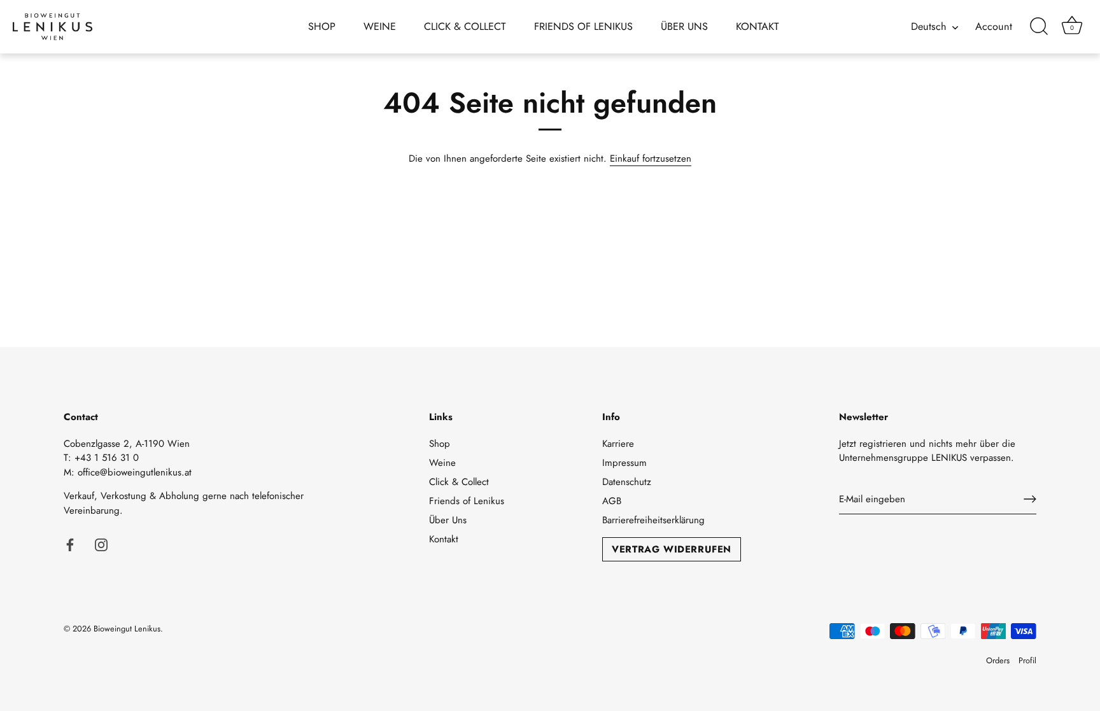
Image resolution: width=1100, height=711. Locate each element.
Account (993, 27)
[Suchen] (1039, 27)
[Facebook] (70, 544)
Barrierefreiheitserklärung (653, 520)
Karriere (618, 444)
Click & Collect (465, 26)
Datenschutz (626, 482)
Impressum (624, 463)
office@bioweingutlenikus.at (135, 472)
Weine (379, 26)
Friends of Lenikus (583, 26)
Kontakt (757, 26)
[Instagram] (101, 544)
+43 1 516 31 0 (106, 458)
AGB (611, 501)
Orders (998, 660)
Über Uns (684, 26)
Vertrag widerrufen (671, 549)
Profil (1027, 660)
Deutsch (929, 26)
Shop (321, 26)
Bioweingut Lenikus (127, 629)
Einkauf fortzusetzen (650, 158)
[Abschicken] (1030, 499)
